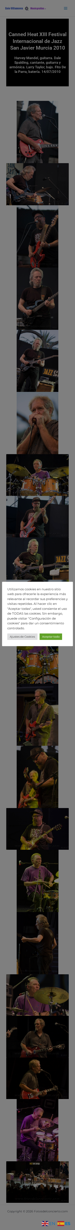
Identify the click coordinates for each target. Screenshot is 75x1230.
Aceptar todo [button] (51, 636)
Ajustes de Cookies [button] (22, 636)
